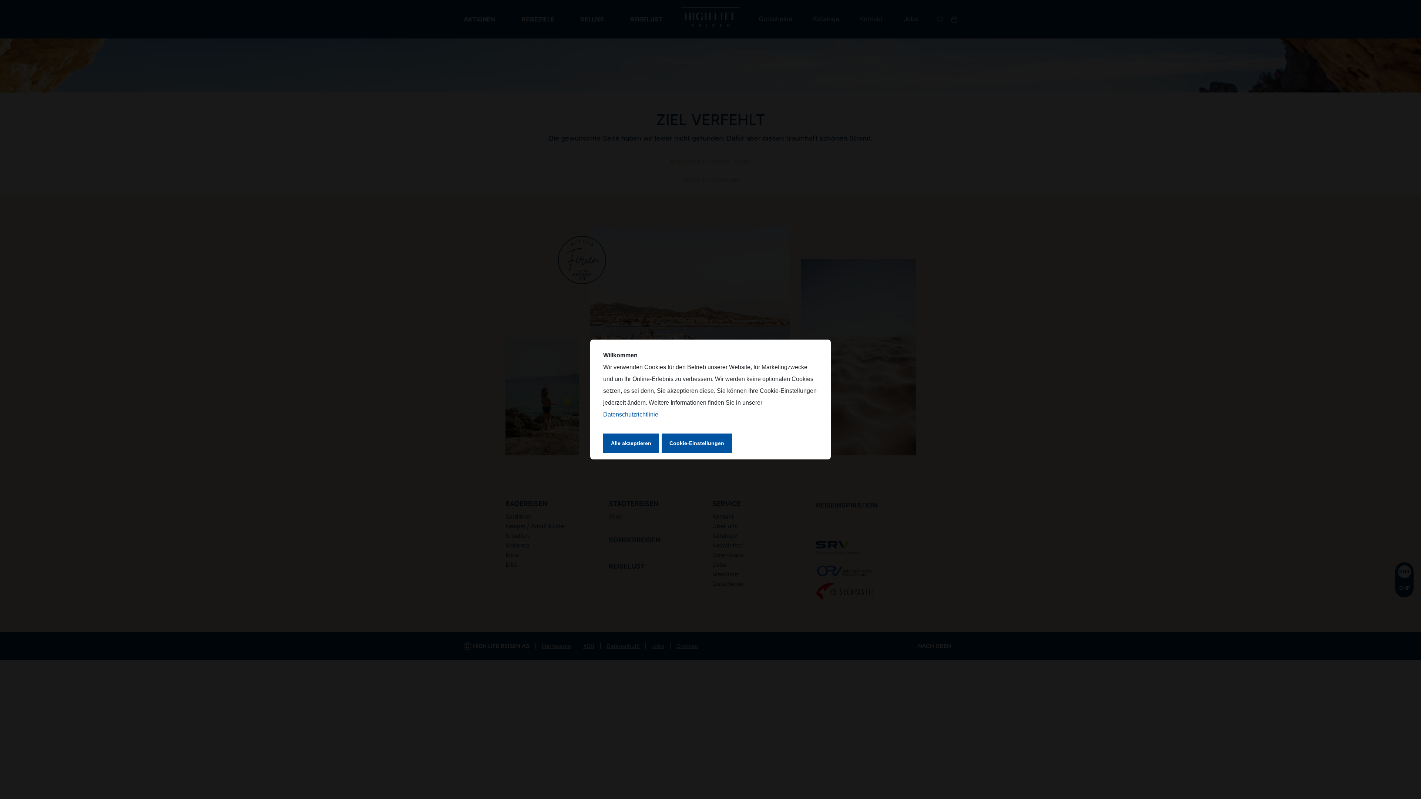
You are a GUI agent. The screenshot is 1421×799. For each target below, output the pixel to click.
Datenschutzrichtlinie (630, 414)
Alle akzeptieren (631, 443)
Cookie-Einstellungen (696, 443)
